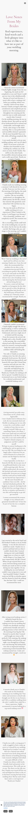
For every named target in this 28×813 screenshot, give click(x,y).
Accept (5, 811)
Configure (6, 807)
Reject (10, 811)
